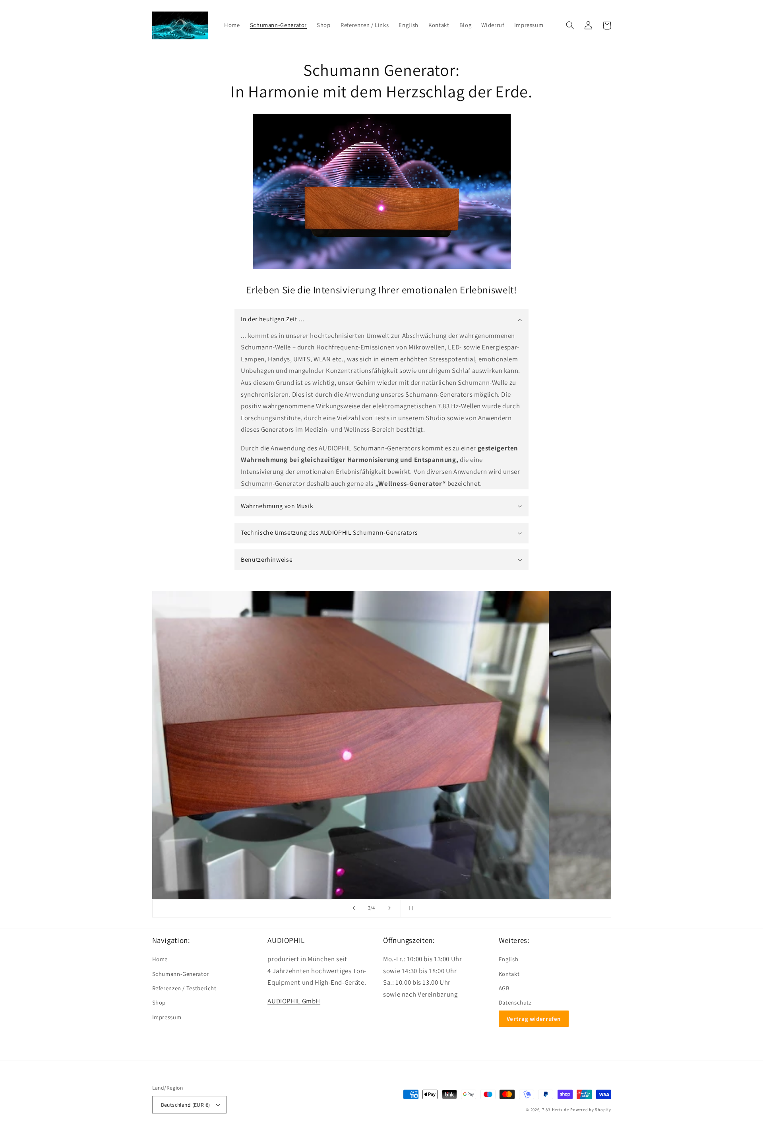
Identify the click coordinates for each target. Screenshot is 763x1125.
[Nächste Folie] (389, 908)
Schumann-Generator (180, 974)
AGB (504, 988)
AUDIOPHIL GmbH (293, 1001)
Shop (159, 1002)
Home (160, 959)
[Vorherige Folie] (353, 908)
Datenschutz (515, 1002)
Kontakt (509, 974)
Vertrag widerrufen (534, 1018)
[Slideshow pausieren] (409, 908)
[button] (570, 25)
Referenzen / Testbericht (184, 988)
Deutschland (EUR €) (185, 1104)
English (508, 959)
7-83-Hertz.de (555, 1109)
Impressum (167, 1017)
